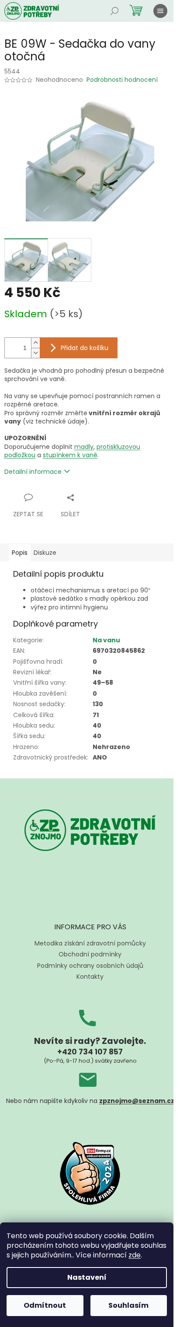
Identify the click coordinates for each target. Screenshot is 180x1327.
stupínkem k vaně (70, 455)
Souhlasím (128, 1305)
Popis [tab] (20, 552)
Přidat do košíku (84, 347)
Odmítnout (45, 1305)
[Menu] (160, 11)
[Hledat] (114, 11)
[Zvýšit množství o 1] (35, 343)
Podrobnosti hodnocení (122, 80)
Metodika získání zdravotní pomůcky (90, 943)
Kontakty (90, 976)
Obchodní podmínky (90, 954)
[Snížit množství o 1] (35, 353)
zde (134, 1255)
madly (83, 446)
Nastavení (87, 1277)
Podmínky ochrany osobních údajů (90, 965)
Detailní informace (33, 471)
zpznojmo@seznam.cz (136, 1101)
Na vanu (106, 640)
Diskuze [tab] (45, 552)
